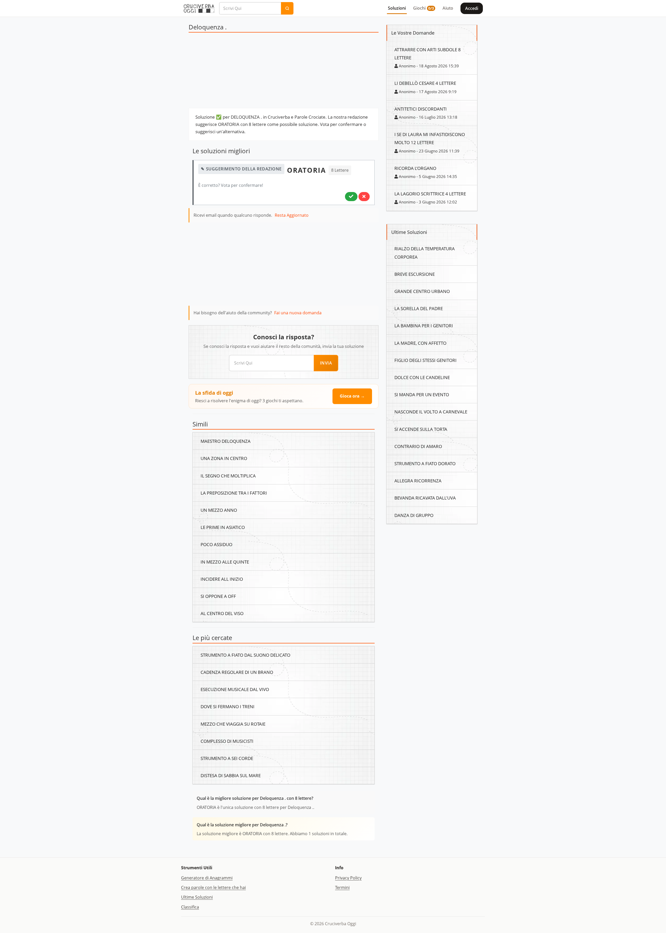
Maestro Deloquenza (226, 441)
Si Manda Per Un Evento (421, 394)
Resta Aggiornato (292, 215)
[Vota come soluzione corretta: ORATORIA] (351, 196)
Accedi (471, 8)
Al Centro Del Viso (222, 613)
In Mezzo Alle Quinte (225, 562)
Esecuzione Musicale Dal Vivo (235, 689)
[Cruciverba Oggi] (199, 8)
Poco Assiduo (216, 544)
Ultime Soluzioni (197, 897)
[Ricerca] (287, 8)
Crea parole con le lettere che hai (213, 887)
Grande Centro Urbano (422, 291)
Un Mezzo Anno (219, 510)
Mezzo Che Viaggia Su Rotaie (233, 724)
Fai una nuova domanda (298, 313)
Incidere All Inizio (222, 579)
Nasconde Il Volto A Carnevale (430, 411)
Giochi (423, 8)
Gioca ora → (352, 396)
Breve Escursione (414, 274)
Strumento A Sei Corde (227, 758)
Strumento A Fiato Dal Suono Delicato (245, 655)
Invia (326, 363)
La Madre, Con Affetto (420, 343)
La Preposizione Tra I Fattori (234, 493)
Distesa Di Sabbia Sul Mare (231, 775)
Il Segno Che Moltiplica (228, 475)
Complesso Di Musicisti (227, 741)
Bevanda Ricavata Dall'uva (425, 498)
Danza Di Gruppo (413, 515)
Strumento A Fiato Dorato (425, 463)
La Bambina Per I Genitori (423, 325)
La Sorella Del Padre (418, 308)
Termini (342, 887)
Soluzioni (397, 8)
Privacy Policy (348, 878)
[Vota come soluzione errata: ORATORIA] (364, 196)
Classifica (190, 907)
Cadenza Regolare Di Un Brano (237, 672)
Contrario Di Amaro (418, 446)
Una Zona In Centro (224, 458)
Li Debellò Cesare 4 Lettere (425, 83)
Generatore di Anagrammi (207, 878)
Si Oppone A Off (218, 596)
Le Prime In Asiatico (223, 527)
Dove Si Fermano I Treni (227, 706)
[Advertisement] (284, 71)
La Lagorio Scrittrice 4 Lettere (430, 193)
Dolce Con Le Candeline (422, 377)
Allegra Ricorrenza (417, 480)
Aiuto (448, 8)
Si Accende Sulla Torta (420, 429)
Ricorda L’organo (415, 168)
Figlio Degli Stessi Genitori (425, 360)
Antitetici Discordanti (420, 109)
